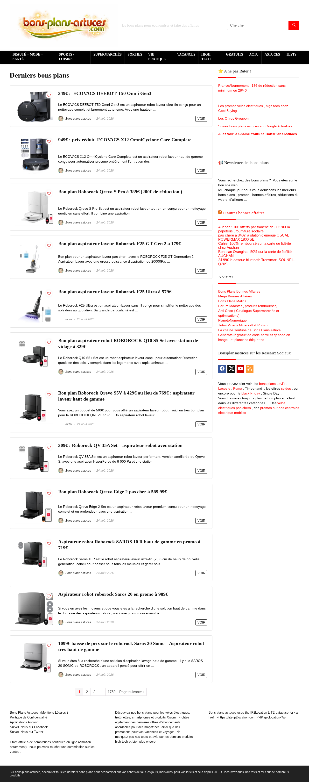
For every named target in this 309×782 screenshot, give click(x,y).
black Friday (250, 393)
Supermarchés (107, 54)
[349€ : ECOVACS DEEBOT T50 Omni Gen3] (34, 92)
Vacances (186, 54)
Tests (291, 54)
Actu (254, 54)
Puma (237, 388)
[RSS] (249, 369)
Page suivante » (132, 692)
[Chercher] (293, 25)
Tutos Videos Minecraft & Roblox (243, 325)
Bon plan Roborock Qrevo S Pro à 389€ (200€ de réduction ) (120, 191)
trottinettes (122, 717)
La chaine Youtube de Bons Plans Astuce (249, 330)
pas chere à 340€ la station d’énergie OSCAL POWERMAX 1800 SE (253, 237)
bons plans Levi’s (272, 384)
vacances (151, 732)
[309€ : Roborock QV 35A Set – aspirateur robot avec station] (34, 444)
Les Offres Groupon (234, 118)
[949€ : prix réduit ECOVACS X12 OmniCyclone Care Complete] (34, 139)
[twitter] (231, 369)
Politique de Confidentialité (28, 717)
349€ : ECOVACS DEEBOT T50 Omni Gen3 (104, 93)
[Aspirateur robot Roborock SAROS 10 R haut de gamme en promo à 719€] (34, 541)
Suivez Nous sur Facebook (29, 727)
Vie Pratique (157, 57)
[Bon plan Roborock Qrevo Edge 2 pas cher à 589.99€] (34, 491)
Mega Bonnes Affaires (235, 296)
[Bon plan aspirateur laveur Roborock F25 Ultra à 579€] (34, 291)
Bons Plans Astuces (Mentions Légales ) (39, 712)
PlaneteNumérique (232, 320)
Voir (201, 119)
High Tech (206, 57)
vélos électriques (177, 712)
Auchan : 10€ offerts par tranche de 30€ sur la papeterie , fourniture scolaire (254, 229)
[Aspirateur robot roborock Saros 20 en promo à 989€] (34, 593)
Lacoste (224, 388)
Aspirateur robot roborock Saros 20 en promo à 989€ (113, 594)
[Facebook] (222, 369)
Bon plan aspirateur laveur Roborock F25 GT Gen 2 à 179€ (119, 243)
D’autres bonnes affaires (244, 213)
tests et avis (149, 737)
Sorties (135, 54)
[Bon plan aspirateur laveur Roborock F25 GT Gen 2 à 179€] (34, 243)
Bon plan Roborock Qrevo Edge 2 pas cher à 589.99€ (112, 491)
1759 (111, 692)
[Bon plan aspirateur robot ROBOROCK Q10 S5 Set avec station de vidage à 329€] (34, 339)
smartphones (141, 717)
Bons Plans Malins (232, 301)
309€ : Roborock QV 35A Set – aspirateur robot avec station (120, 445)
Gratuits (234, 54)
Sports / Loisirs (66, 57)
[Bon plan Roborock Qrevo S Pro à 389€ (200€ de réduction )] (34, 191)
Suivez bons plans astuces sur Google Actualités (255, 126)
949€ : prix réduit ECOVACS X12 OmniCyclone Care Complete (125, 139)
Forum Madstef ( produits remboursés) (248, 306)
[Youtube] (240, 369)
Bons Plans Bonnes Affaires (239, 291)
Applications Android (24, 722)
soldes (286, 388)
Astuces (272, 54)
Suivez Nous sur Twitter (26, 732)
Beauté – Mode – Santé (28, 57)
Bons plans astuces (78, 118)
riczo (68, 319)
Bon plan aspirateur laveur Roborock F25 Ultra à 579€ (114, 291)
